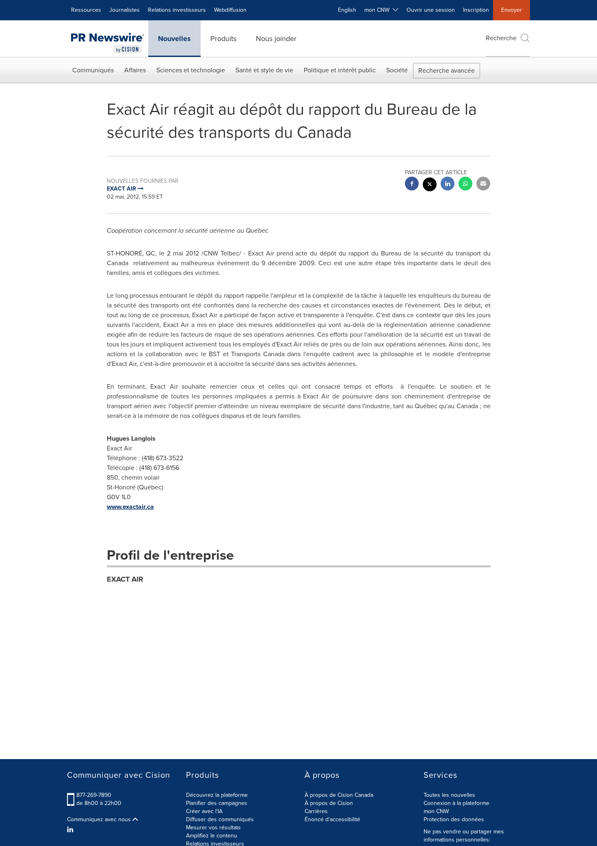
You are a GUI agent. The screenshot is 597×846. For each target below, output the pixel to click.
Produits (223, 38)
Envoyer (511, 10)
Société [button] (397, 70)
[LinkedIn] (71, 830)
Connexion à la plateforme (456, 803)
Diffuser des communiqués (220, 819)
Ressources (86, 10)
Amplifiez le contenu (211, 835)
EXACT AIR (125, 579)
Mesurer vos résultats (213, 827)
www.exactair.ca (130, 506)
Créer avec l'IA (204, 811)
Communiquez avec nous (99, 820)
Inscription (476, 10)
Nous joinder (276, 38)
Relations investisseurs (177, 10)
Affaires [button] (135, 70)
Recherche (501, 38)
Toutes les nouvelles (449, 795)
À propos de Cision (329, 803)
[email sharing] (483, 185)
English (347, 10)
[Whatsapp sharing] (465, 185)
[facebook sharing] (412, 185)
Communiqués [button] (93, 70)
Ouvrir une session (431, 10)
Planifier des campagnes (216, 803)
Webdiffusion (230, 10)
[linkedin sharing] (447, 185)
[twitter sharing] (430, 185)
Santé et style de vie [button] (264, 70)
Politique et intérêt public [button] (340, 70)
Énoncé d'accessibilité (332, 819)
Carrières (316, 811)
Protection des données (454, 819)
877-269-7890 (93, 795)
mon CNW (436, 811)
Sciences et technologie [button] (190, 70)
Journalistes (124, 10)
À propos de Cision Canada (339, 795)
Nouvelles (174, 38)
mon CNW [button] (378, 10)
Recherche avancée (446, 70)
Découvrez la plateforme (217, 795)
